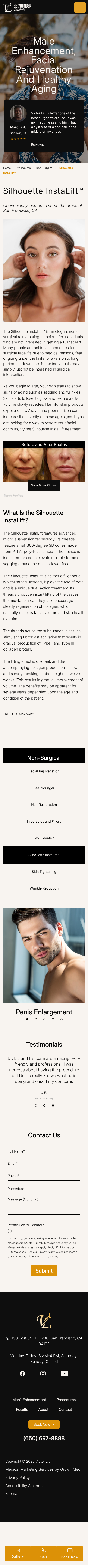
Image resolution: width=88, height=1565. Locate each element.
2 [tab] (36, 1019)
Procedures (23, 168)
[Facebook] (22, 1373)
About (43, 1409)
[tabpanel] (44, 962)
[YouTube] (64, 1373)
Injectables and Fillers (44, 821)
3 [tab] (44, 1019)
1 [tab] (27, 1019)
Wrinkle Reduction (44, 888)
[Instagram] (43, 1373)
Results (22, 1409)
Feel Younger (44, 788)
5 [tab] (61, 1019)
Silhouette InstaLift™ (44, 855)
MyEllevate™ (44, 838)
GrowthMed (70, 1469)
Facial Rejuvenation (44, 771)
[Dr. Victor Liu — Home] (44, 1320)
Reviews (37, 144)
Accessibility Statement (25, 1485)
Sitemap (12, 1493)
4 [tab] (53, 1019)
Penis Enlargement (44, 1012)
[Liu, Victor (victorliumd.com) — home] (17, 7)
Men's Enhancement (29, 1399)
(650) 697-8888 (44, 1438)
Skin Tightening (44, 871)
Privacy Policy (46, 1251)
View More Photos (44, 485)
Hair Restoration (44, 804)
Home (7, 168)
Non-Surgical (44, 168)
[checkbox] (44, 1228)
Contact (65, 1409)
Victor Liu (42, 1461)
